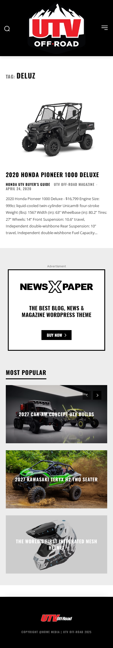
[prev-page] (87, 395)
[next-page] (97, 395)
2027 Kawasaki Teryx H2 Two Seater (56, 479)
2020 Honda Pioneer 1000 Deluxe (52, 174)
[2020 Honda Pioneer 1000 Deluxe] (56, 127)
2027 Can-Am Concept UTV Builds (56, 414)
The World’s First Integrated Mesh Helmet (56, 544)
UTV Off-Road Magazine (74, 184)
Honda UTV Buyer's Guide (28, 184)
